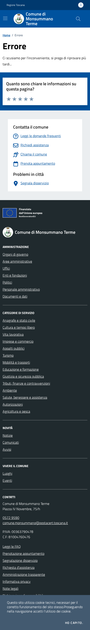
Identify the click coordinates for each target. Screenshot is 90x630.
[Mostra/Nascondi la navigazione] (5, 18)
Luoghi (7, 473)
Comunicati (11, 442)
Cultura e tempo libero (19, 327)
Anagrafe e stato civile (19, 320)
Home (6, 35)
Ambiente (10, 390)
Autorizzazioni (13, 404)
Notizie (8, 435)
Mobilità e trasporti (16, 362)
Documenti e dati (15, 296)
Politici (7, 282)
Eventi (7, 480)
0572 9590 (11, 517)
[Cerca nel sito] (78, 19)
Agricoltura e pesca (16, 411)
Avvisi (7, 449)
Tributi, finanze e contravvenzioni (26, 383)
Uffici (6, 268)
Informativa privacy (17, 581)
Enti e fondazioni (15, 275)
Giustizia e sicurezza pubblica (23, 376)
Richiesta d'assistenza (19, 567)
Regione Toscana (16, 5)
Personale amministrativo (21, 289)
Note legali (10, 588)
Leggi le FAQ (12, 546)
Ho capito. (74, 622)
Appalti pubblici (13, 348)
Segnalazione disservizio (20, 560)
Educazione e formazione (21, 369)
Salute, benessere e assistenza (25, 397)
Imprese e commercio (18, 341)
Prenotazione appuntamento (23, 553)
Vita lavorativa (13, 334)
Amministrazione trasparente (24, 574)
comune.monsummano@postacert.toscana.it (35, 522)
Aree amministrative (17, 261)
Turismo (8, 355)
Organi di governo (15, 254)
